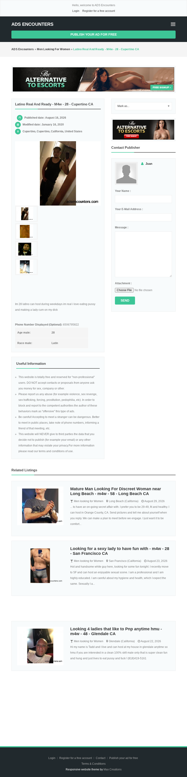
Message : (121, 227)
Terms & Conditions (93, 763)
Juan (148, 163)
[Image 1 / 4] (58, 173)
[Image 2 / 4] (26, 231)
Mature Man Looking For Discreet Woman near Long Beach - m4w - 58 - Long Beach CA (115, 491)
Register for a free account (98, 11)
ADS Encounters (32, 24)
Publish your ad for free (93, 34)
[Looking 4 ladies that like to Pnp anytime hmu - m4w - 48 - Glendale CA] (40, 646)
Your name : (123, 191)
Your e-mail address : (129, 209)
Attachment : (123, 283)
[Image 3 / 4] (26, 249)
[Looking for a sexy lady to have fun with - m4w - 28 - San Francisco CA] (40, 565)
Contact (101, 758)
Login (75, 11)
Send (125, 300)
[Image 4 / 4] (26, 266)
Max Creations (113, 769)
